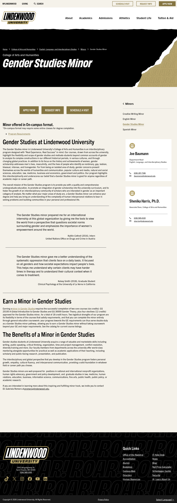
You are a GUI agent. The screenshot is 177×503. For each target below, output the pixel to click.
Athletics (124, 18)
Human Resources (131, 479)
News (155, 458)
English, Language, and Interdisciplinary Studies (58, 49)
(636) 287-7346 (140, 173)
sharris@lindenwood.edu (143, 221)
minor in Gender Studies (23, 308)
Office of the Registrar (133, 454)
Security (156, 475)
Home (5, 49)
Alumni (126, 462)
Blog (154, 462)
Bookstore (127, 466)
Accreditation (129, 458)
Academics (85, 18)
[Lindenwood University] (18, 18)
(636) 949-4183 (140, 218)
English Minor (129, 118)
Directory (127, 475)
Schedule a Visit (79, 110)
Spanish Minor (129, 129)
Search (40, 3)
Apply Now (167, 3)
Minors (83, 49)
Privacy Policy (103, 499)
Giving (25, 3)
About (69, 18)
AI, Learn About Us (161, 479)
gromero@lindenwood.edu (36, 388)
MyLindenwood (9, 3)
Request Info (146, 3)
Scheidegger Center (161, 471)
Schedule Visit (122, 3)
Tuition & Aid (165, 18)
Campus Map (129, 471)
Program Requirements (19, 133)
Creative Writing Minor (133, 113)
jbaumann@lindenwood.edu (144, 176)
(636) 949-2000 (26, 472)
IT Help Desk (158, 454)
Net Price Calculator (162, 466)
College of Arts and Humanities (23, 49)
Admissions (106, 18)
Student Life (143, 18)
